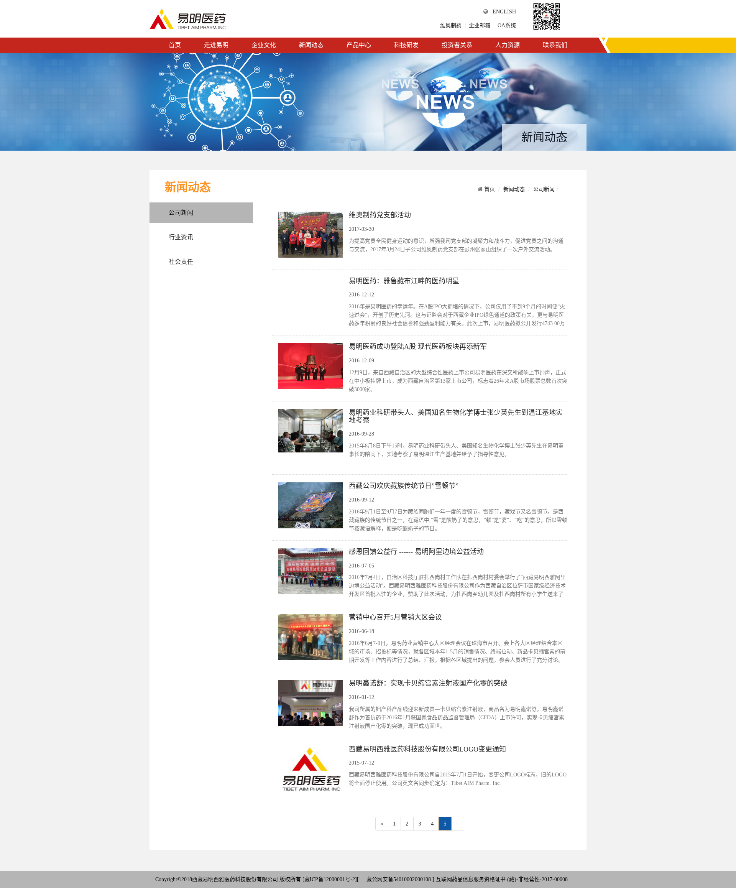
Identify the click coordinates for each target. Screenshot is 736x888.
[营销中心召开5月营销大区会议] (310, 636)
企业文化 (263, 45)
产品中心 (359, 45)
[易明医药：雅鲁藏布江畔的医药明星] (278, 276)
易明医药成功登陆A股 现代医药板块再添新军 (418, 346)
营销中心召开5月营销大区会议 (395, 617)
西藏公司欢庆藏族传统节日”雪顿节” (403, 486)
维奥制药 (451, 25)
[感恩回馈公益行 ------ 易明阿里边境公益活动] (310, 570)
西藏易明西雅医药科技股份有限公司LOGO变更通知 (427, 749)
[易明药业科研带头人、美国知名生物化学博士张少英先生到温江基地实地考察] (310, 430)
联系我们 (555, 45)
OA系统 (507, 25)
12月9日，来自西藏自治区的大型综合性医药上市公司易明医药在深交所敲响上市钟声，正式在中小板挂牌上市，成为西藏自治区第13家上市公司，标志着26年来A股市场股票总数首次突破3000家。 (458, 381)
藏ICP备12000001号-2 (329, 879)
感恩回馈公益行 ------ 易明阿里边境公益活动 (416, 552)
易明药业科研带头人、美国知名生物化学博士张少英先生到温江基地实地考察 (456, 416)
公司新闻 (181, 212)
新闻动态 (311, 45)
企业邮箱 (479, 25)
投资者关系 (457, 45)
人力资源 (507, 45)
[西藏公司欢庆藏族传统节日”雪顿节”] (310, 505)
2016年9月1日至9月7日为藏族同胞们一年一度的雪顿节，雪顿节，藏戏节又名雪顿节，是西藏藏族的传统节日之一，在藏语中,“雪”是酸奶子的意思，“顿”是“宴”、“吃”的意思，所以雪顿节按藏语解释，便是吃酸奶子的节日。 (458, 520)
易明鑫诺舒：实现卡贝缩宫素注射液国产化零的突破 (428, 683)
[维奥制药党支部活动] (310, 234)
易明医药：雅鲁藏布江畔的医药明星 (404, 281)
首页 (175, 45)
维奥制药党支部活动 (380, 215)
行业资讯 (181, 237)
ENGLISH (504, 12)
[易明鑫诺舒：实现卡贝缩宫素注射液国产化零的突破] (310, 702)
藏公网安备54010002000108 (398, 879)
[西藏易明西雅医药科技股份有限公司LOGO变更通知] (310, 768)
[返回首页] (188, 18)
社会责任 (181, 261)
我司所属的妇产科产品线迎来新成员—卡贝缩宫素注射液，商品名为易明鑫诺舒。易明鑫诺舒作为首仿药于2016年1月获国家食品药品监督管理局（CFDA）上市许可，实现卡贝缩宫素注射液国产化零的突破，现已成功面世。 (456, 717)
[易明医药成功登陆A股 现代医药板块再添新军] (310, 365)
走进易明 (216, 45)
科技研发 (406, 45)
